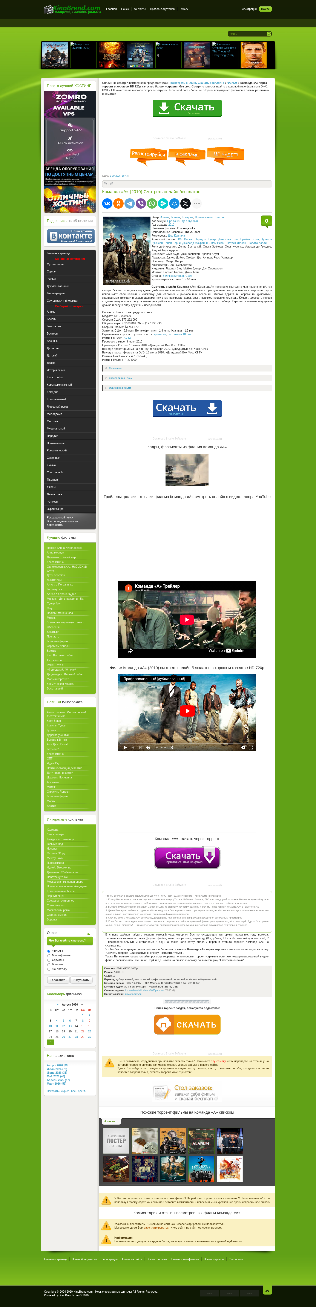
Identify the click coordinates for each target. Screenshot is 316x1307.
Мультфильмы (61, 955)
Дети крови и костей (60, 772)
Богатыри (53, 631)
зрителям (160, 334)
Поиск (125, 9)
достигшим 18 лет (179, 334)
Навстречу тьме (57, 877)
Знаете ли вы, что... (120, 378)
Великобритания (173, 275)
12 (63, 1026)
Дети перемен (56, 575)
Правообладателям (162, 9)
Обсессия (53, 627)
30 (89, 1036)
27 (70, 1036)
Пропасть (53, 636)
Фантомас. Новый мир (61, 557)
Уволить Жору (56, 853)
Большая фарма (57, 641)
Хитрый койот (55, 660)
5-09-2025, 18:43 (119, 175)
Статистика (236, 1259)
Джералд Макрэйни (195, 243)
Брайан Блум (249, 239)
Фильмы (57, 950)
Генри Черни (172, 243)
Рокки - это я (55, 664)
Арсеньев (53, 782)
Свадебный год (57, 914)
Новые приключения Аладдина (67, 886)
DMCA (184, 9)
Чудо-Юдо (53, 763)
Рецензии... (115, 368)
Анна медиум (55, 552)
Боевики (57, 964)
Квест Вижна (55, 562)
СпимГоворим (55, 905)
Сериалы (57, 960)
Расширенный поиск (60, 517)
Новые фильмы (157, 1259)
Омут (50, 608)
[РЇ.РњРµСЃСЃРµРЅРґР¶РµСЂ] (163, 203)
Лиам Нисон (217, 243)
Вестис (51, 650)
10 (50, 1026)
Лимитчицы (54, 579)
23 (89, 1031)
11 (56, 1026)
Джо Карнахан (177, 235)
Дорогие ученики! (58, 735)
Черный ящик (55, 895)
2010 (171, 224)
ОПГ (49, 758)
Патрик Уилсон (236, 243)
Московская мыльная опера (65, 881)
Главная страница (55, 1259)
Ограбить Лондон (58, 646)
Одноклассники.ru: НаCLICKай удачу (67, 568)
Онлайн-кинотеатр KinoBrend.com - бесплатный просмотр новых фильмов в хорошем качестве (72, 9)
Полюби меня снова (60, 613)
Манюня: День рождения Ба (65, 598)
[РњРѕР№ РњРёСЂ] (174, 203)
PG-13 (127, 337)
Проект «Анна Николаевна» (65, 547)
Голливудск (54, 589)
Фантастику (59, 969)
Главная (111, 9)
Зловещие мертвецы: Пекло (65, 622)
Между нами (55, 858)
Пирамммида (55, 862)
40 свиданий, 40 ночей (61, 669)
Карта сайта (55, 524)
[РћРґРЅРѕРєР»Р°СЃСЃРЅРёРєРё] (118, 203)
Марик (51, 801)
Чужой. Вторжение (59, 867)
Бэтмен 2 (53, 749)
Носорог (52, 848)
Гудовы (51, 730)
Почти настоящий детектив (64, 768)
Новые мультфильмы (185, 1259)
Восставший (55, 688)
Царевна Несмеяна (59, 777)
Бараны (52, 919)
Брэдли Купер (205, 239)
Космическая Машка (60, 683)
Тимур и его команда (60, 839)
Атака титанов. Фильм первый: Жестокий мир (67, 714)
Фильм (164, 217)
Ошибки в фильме (120, 388)
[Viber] (141, 203)
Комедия (187, 217)
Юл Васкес (185, 239)
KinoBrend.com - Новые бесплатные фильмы (103, 1291)
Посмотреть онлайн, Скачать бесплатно (196, 82)
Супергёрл (54, 603)
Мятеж (51, 617)
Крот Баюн (54, 720)
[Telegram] (129, 203)
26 (63, 1036)
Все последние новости (62, 521)
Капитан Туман (56, 725)
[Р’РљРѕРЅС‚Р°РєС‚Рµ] (107, 203)
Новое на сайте (132, 1259)
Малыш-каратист (58, 679)
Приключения (204, 217)
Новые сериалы (214, 1259)
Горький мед (55, 843)
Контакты (139, 9)
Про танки (173, 221)
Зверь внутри (55, 834)
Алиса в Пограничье (60, 584)
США (189, 275)
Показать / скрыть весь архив (66, 1091)
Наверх (267, 1290)
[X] (185, 203)
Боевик (175, 217)
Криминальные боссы (61, 891)
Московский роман (59, 910)
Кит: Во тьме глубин (60, 655)
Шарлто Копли (257, 243)
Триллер (219, 217)
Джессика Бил (228, 239)
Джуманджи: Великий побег (65, 674)
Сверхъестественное (60, 900)
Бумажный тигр (57, 739)
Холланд (52, 829)
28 (76, 1036)
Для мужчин (190, 221)
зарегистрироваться (157, 1227)
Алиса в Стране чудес (61, 594)
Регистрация (249, 9)
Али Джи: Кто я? (57, 744)
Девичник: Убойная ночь (62, 872)
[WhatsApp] (152, 203)
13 (70, 1026)
